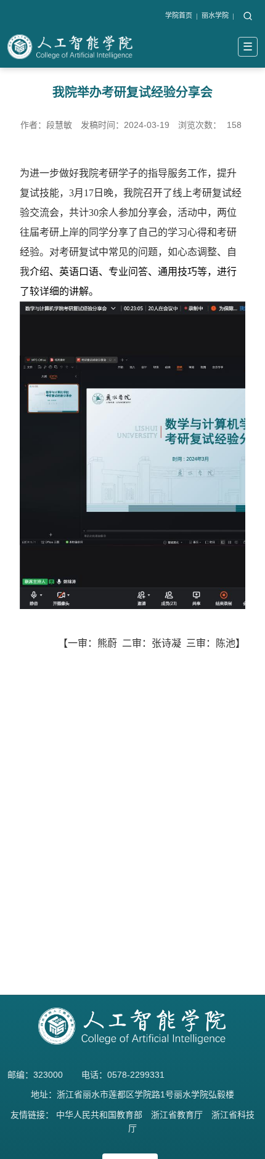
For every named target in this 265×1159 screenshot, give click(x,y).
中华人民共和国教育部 (99, 1115)
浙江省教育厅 (177, 1115)
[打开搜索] (248, 16)
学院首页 (178, 15)
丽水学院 (215, 15)
